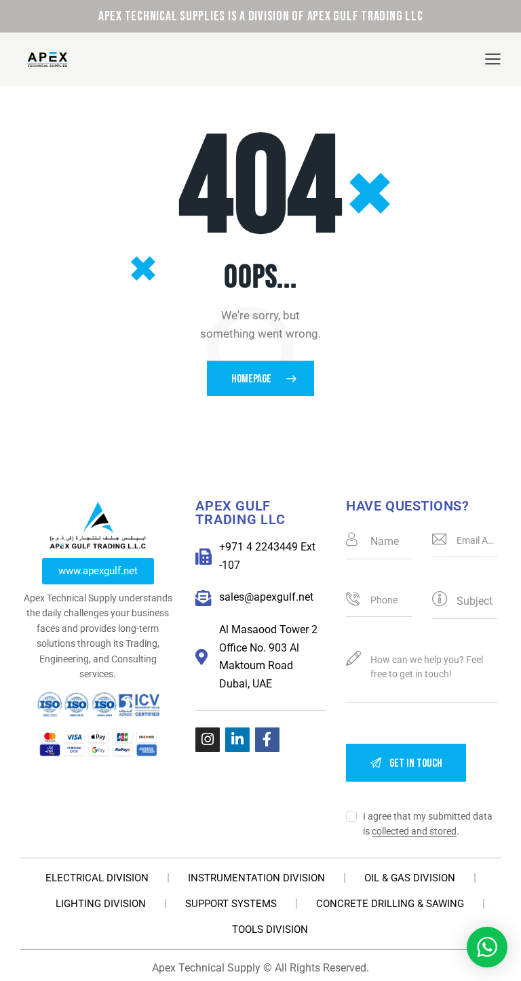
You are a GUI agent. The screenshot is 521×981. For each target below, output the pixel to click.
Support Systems (231, 904)
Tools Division (270, 929)
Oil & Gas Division (409, 878)
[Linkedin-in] (237, 739)
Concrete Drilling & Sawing (390, 904)
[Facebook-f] (267, 739)
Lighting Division (101, 904)
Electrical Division (97, 878)
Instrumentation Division (256, 878)
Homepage (251, 379)
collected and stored (414, 831)
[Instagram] (207, 739)
